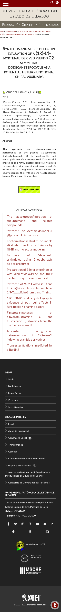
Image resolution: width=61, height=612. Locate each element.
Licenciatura (14, 393)
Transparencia (15, 444)
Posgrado (13, 400)
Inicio (11, 379)
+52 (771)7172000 (26, 515)
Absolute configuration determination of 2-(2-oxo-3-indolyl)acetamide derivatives (30, 335)
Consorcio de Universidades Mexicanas (29, 482)
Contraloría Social (18, 437)
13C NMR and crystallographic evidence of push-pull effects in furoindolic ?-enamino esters (30, 302)
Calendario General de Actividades (26, 458)
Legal (11, 423)
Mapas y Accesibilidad (19, 465)
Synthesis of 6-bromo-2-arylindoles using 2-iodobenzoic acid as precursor (30, 259)
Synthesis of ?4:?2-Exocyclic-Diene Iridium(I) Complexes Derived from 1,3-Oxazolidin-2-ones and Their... (30, 288)
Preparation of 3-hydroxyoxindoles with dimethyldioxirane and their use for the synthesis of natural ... (30, 274)
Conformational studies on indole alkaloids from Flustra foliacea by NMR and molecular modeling (30, 245)
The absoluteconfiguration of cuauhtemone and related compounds (30, 221)
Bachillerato (14, 386)
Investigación (15, 406)
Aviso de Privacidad (18, 430)
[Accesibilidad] (54, 605)
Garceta (12, 451)
